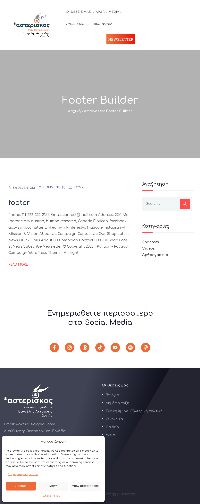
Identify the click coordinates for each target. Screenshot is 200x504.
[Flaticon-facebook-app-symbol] (54, 347)
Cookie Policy (51, 496)
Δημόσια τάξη (117, 403)
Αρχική (74, 111)
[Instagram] (69, 347)
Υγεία (110, 435)
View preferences (85, 486)
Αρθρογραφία (155, 255)
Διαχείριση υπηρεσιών (23, 474)
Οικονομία (114, 419)
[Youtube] (115, 347)
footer (19, 203)
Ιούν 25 (79, 187)
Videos (148, 248)
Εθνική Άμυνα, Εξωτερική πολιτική (134, 411)
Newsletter (120, 39)
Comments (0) (54, 187)
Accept (20, 486)
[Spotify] (130, 347)
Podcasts (150, 242)
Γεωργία (112, 395)
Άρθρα (101, 11)
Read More (18, 264)
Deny (53, 486)
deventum (26, 187)
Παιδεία (112, 427)
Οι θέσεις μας (78, 11)
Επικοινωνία (101, 24)
